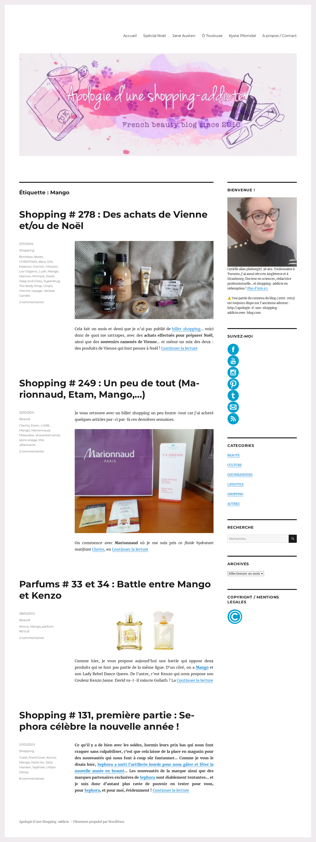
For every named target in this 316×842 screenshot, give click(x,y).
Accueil (130, 36)
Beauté (24, 419)
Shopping (26, 250)
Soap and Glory (30, 281)
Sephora (147, 777)
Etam (35, 425)
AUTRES (233, 504)
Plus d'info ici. (257, 288)
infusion (52, 266)
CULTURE (234, 465)
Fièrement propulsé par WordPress (98, 822)
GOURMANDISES (240, 475)
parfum (47, 626)
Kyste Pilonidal (242, 36)
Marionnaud (40, 430)
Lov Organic (28, 271)
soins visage (28, 440)
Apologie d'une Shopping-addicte (44, 822)
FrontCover (36, 757)
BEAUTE (233, 455)
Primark (38, 276)
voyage (36, 291)
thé (41, 440)
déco (42, 261)
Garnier (38, 266)
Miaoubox (26, 435)
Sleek (50, 276)
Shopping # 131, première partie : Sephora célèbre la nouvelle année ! (106, 720)
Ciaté (23, 757)
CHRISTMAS (28, 261)
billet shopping (186, 328)
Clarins (98, 549)
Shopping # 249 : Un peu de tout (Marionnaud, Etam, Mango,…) (109, 388)
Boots (38, 257)
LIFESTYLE (235, 484)
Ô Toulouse (212, 36)
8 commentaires (31, 778)
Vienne (24, 291)
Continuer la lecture (179, 348)
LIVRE (45, 425)
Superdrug (51, 281)
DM (50, 261)
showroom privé (48, 435)
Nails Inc (37, 762)
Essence (25, 266)
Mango (53, 271)
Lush (42, 271)
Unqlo (48, 286)
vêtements (27, 445)
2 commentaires (31, 302)
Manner (25, 276)
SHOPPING (235, 494)
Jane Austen (183, 36)
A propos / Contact (279, 36)
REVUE (24, 631)
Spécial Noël (154, 36)
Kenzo (24, 626)
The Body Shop (30, 286)
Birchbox (26, 257)
